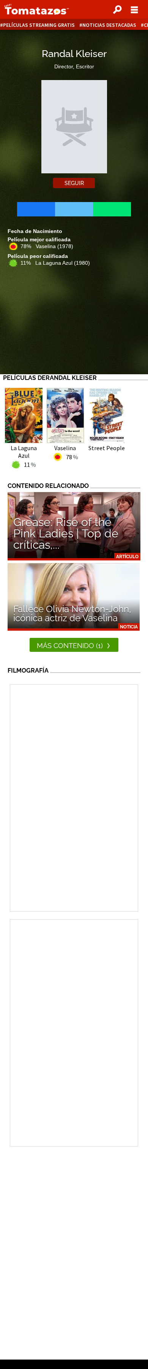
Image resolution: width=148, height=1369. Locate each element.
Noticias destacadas (109, 25)
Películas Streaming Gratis (39, 25)
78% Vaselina (46, 246)
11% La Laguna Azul (55, 263)
